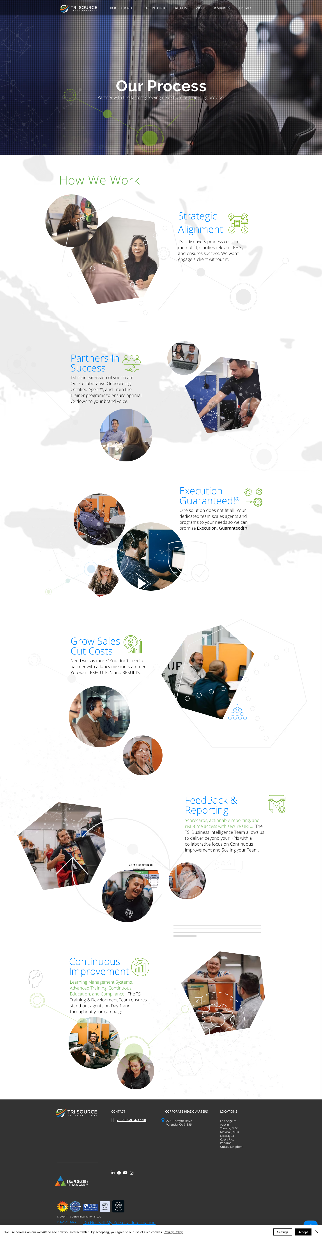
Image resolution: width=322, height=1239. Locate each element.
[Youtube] (125, 1172)
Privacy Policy (173, 1232)
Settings (282, 1232)
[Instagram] (131, 1172)
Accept (303, 1232)
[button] (122, 8)
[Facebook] (119, 1172)
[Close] (316, 1231)
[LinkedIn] (112, 1172)
